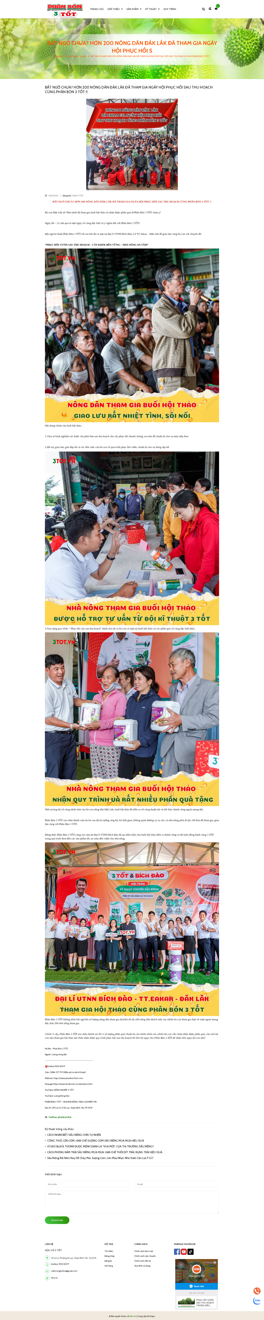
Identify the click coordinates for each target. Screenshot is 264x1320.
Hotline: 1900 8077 (60, 1264)
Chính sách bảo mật (143, 1251)
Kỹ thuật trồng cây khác (59, 1129)
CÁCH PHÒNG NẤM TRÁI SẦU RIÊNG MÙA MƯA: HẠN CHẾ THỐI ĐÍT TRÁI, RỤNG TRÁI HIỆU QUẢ (104, 1152)
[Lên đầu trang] (220, 1312)
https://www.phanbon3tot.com (68, 1078)
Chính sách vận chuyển (145, 1256)
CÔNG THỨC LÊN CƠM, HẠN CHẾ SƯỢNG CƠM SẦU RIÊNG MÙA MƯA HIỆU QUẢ (96, 1140)
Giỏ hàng (109, 1265)
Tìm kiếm (109, 1251)
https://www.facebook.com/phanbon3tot (72, 1084)
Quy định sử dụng (142, 1265)
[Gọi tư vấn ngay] (257, 1291)
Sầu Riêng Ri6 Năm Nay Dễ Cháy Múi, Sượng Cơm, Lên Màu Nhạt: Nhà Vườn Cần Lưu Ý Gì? (101, 1158)
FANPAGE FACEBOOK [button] (185, 1244)
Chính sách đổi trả (142, 1261)
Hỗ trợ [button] (109, 1244)
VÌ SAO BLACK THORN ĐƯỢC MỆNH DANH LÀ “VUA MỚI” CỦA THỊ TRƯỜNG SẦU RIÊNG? (100, 1146)
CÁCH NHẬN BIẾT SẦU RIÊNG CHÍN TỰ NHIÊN (74, 1135)
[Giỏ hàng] (217, 9)
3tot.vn (54, 1277)
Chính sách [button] (141, 1244)
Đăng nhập (110, 1256)
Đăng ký (108, 1261)
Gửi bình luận (57, 1220)
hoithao (53, 1117)
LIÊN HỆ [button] (49, 1244)
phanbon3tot (64, 1117)
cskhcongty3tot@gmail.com (64, 1271)
